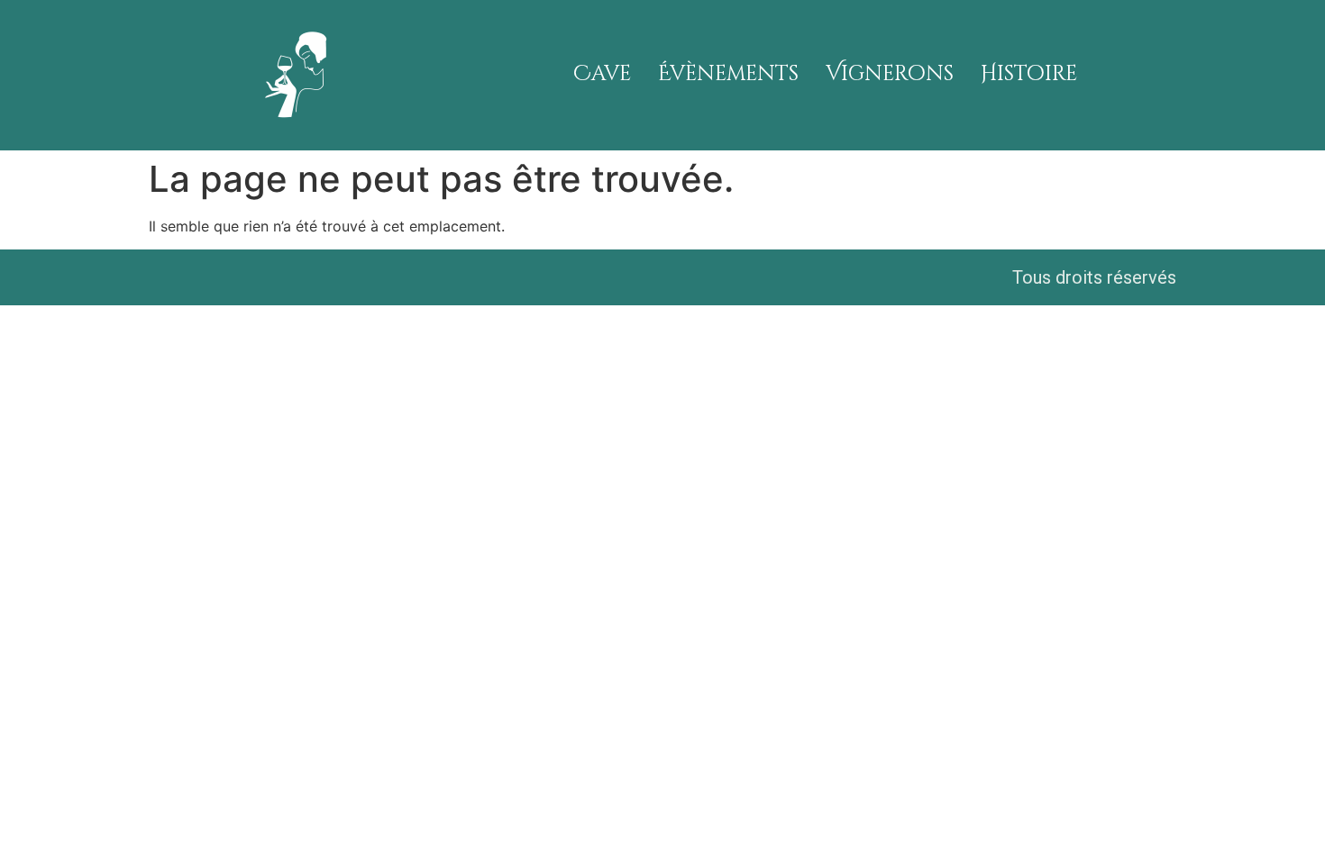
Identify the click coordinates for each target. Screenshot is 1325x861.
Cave (602, 74)
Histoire (1029, 74)
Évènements (728, 74)
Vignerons (890, 74)
